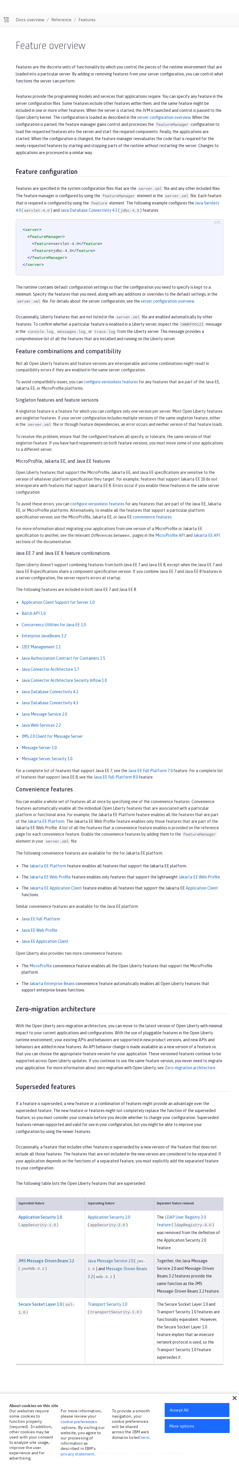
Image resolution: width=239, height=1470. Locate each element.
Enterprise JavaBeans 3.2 (44, 635)
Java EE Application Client (45, 941)
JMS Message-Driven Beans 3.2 (46, 1261)
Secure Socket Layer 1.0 (40, 1304)
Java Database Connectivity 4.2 (50, 691)
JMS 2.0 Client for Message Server (52, 736)
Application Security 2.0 (109, 1217)
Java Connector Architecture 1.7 (50, 669)
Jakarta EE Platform (46, 821)
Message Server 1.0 (39, 747)
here (144, 1437)
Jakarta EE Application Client (55, 888)
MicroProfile (40, 965)
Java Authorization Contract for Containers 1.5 (63, 658)
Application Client (202, 888)
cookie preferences (79, 1421)
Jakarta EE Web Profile (50, 877)
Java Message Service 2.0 (44, 714)
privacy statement (77, 1454)
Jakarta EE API (207, 535)
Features (87, 19)
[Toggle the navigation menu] (6, 20)
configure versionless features (111, 382)
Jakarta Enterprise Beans (52, 983)
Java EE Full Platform (41, 919)
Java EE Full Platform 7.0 (150, 770)
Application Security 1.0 (40, 1217)
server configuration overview (163, 117)
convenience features (152, 517)
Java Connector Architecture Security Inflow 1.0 (64, 680)
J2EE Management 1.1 (41, 647)
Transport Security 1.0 (107, 1304)
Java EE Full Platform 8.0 (116, 777)
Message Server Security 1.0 (47, 758)
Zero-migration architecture (190, 1067)
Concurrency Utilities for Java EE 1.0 (54, 624)
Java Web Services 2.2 (41, 725)
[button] (235, 1398)
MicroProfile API (170, 535)
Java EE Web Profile (39, 930)
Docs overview (30, 19)
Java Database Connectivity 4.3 (89, 210)
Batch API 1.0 (33, 613)
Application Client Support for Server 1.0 (58, 602)
